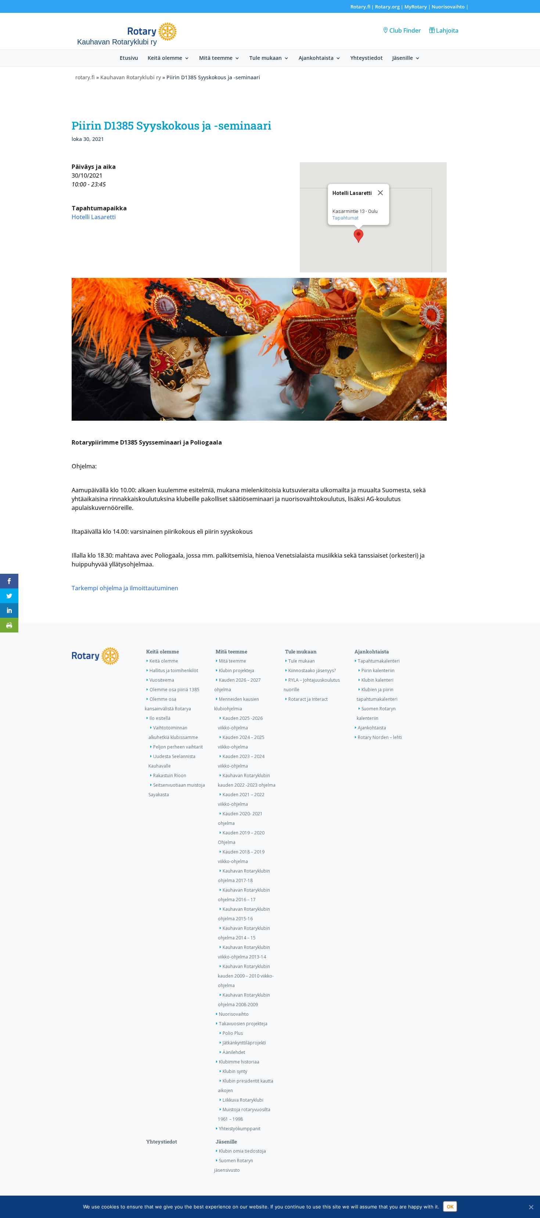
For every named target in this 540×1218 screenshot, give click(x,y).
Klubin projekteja (236, 670)
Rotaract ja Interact (308, 699)
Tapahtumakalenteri (379, 661)
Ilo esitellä (160, 718)
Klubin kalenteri (377, 680)
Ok (450, 1207)
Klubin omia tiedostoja (242, 1151)
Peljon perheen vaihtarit (178, 747)
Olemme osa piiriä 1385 (174, 689)
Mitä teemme (216, 58)
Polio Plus (233, 1033)
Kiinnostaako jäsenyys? (312, 670)
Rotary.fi (360, 6)
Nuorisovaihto (448, 6)
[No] (530, 1207)
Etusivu (129, 58)
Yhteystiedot (366, 58)
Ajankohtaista (316, 58)
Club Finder (405, 30)
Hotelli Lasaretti (94, 217)
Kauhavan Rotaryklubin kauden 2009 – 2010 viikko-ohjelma (246, 976)
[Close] (380, 193)
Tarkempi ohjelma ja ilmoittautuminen (125, 588)
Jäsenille (402, 58)
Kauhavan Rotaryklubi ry (130, 77)
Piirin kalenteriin (378, 670)
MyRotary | (418, 6)
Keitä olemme (165, 58)
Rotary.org (387, 6)
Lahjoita (447, 30)
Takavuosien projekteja (243, 1024)
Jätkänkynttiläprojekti (244, 1043)
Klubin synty (235, 1071)
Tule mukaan (265, 58)
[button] (358, 236)
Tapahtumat (345, 218)
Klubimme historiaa (239, 1062)
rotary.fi (85, 77)
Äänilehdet (234, 1052)
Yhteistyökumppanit (239, 1128)
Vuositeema (162, 680)
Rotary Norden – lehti (380, 737)
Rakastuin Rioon (169, 775)
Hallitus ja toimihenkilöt (174, 670)
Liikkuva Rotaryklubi (243, 1100)
